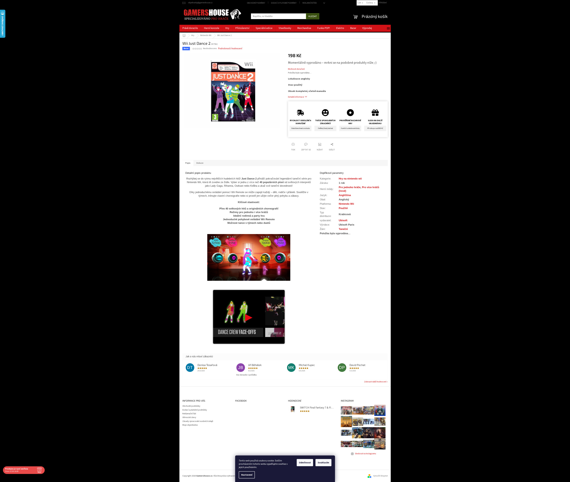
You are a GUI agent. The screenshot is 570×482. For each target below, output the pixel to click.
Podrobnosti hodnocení (230, 48)
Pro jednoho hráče (349, 187)
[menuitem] (190, 28)
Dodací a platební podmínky (284, 3)
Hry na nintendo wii (350, 178)
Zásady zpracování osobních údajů (197, 421)
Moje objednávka (190, 425)
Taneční (343, 228)
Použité (343, 208)
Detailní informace (296, 96)
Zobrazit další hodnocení (375, 381)
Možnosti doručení (296, 69)
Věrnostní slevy (189, 417)
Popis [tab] (187, 163)
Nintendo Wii (346, 203)
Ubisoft (343, 220)
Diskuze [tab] (199, 163)
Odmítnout (305, 462)
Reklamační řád (310, 3)
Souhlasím (323, 462)
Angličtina (345, 195)
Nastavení (246, 474)
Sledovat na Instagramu (365, 453)
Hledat (312, 16)
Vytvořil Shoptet (380, 475)
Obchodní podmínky (256, 3)
